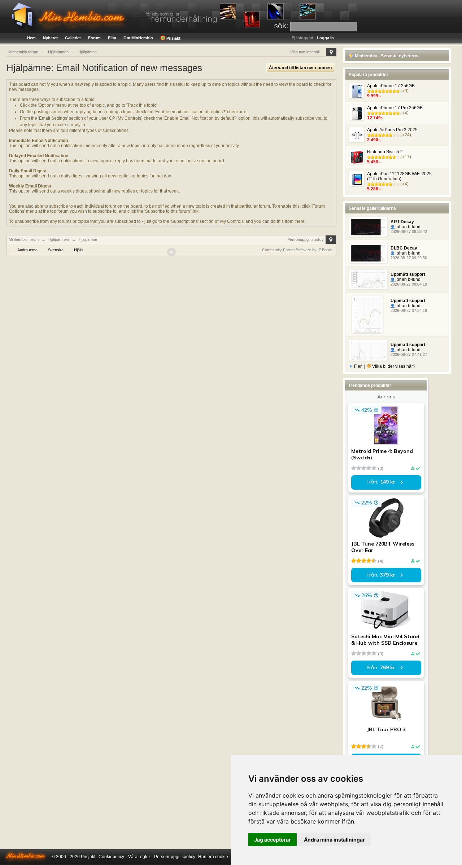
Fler (358, 366)
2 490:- (374, 139)
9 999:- (374, 95)
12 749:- (375, 117)
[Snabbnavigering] (331, 52)
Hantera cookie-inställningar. (226, 856)
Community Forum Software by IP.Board (297, 250)
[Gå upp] (171, 252)
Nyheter (50, 38)
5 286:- (374, 188)
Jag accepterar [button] (272, 840)
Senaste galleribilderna (372, 208)
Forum (94, 38)
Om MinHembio (138, 38)
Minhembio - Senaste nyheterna (387, 55)
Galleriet (73, 38)
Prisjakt (172, 38)
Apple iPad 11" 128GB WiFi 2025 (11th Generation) (399, 176)
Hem (31, 38)
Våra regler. (139, 856)
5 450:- (374, 161)
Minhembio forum (24, 239)
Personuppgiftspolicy (305, 239)
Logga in (325, 38)
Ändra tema (27, 250)
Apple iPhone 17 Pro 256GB (395, 107)
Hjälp (78, 250)
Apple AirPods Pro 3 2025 (392, 129)
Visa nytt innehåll (304, 52)
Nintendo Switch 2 (385, 151)
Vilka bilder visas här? (393, 366)
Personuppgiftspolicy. (175, 856)
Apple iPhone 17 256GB (391, 85)
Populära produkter (368, 74)
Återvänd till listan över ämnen (300, 67)
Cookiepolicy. (112, 856)
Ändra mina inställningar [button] (334, 840)
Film (112, 38)
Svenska (56, 250)
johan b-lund (407, 226)
